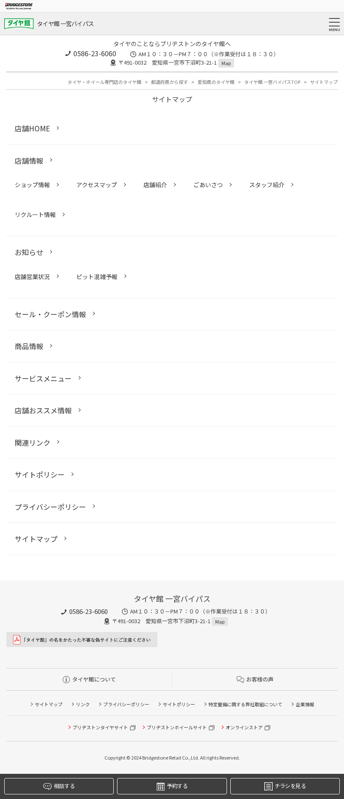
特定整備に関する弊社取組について (245, 704)
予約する (177, 786)
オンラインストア (244, 727)
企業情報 (305, 704)
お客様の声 (260, 679)
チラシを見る (290, 786)
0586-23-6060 (94, 53)
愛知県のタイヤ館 (216, 81)
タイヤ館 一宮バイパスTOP (272, 81)
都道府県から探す (169, 81)
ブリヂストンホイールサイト (177, 727)
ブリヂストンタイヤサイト (100, 727)
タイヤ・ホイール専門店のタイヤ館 (104, 81)
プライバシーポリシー (126, 704)
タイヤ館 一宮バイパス (65, 23)
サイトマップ (49, 704)
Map (226, 63)
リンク (83, 704)
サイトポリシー (179, 704)
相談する (64, 786)
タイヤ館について (94, 679)
